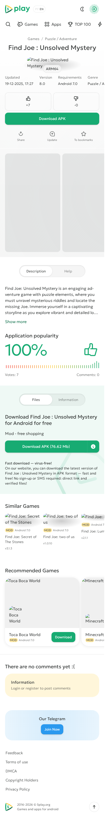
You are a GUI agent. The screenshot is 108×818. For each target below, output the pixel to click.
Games (33, 39)
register (32, 688)
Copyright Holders (22, 780)
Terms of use (17, 762)
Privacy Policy (18, 789)
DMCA (11, 771)
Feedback (14, 752)
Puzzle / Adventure (61, 39)
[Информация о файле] (93, 447)
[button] (94, 807)
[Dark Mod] (82, 9)
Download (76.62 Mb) (46, 446)
